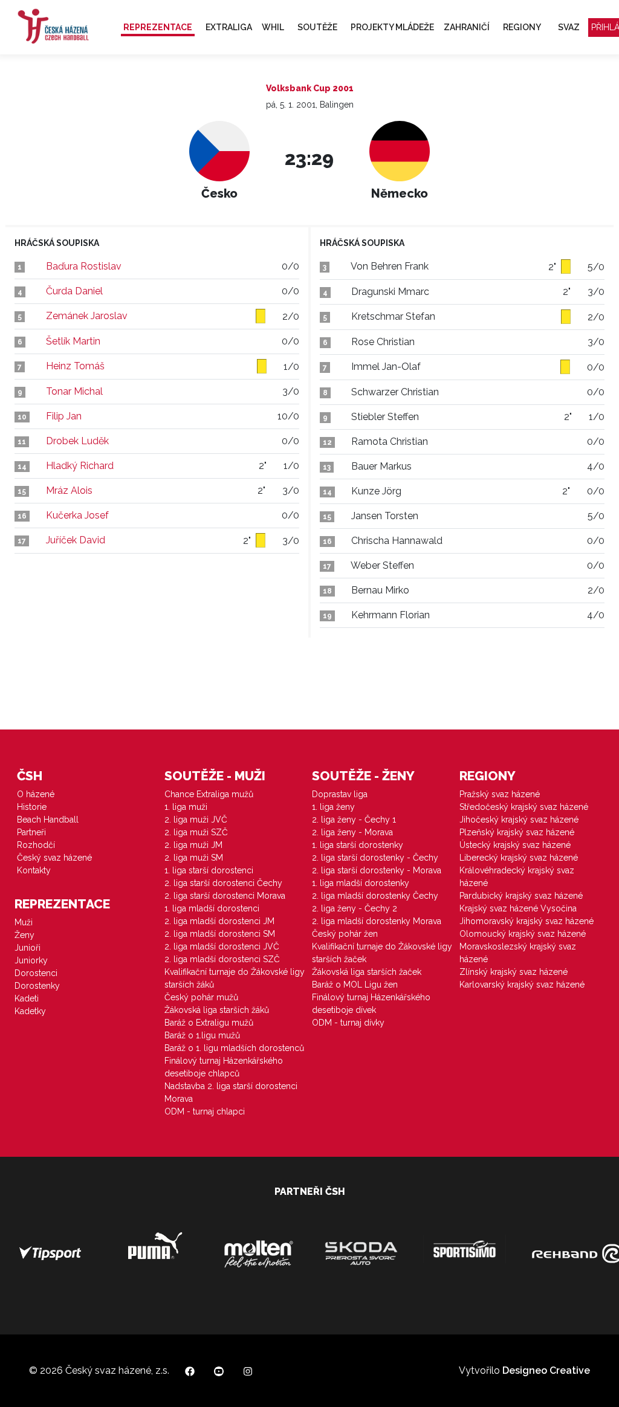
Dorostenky (37, 986)
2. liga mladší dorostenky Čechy (375, 896)
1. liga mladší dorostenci (211, 908)
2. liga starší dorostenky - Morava (376, 870)
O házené (35, 794)
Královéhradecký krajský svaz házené (516, 876)
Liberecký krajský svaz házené (518, 857)
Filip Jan (64, 416)
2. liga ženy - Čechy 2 (354, 908)
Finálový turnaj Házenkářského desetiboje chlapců (223, 1067)
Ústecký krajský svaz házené (515, 845)
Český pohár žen (345, 934)
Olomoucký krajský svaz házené (522, 934)
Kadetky (30, 1011)
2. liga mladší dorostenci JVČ (221, 946)
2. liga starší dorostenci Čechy (223, 883)
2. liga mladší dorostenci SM (219, 934)
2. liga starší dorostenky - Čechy (375, 857)
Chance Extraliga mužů (208, 794)
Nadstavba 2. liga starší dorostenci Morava (230, 1092)
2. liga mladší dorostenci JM (219, 921)
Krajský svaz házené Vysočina (518, 908)
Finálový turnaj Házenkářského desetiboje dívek (371, 1003)
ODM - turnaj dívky (348, 1022)
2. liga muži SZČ (196, 832)
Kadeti (27, 998)
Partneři (31, 832)
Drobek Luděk (77, 441)
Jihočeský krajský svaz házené (518, 819)
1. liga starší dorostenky (357, 845)
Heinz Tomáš (75, 366)
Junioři (28, 948)
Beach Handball (48, 819)
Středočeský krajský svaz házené (523, 807)
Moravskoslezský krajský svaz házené (517, 953)
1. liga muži (185, 807)
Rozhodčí (36, 845)
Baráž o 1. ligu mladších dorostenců (234, 1048)
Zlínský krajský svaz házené (513, 972)
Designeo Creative (546, 1370)
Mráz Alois (69, 490)
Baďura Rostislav (84, 266)
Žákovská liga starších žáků (216, 1010)
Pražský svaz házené (499, 794)
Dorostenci (36, 973)
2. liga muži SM (193, 857)
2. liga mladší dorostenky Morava (376, 921)
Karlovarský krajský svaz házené (522, 984)
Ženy (24, 935)
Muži (24, 922)
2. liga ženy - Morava (352, 832)
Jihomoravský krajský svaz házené (526, 921)
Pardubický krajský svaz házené (521, 896)
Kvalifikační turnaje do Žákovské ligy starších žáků (234, 978)
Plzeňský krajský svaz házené (516, 832)
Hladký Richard (80, 465)
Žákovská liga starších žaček (366, 972)
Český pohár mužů (201, 997)
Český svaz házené (54, 857)
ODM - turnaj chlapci (204, 1111)
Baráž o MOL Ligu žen (355, 984)
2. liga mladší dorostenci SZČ (222, 959)
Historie (32, 807)
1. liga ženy (333, 807)
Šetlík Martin (73, 341)
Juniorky (31, 960)
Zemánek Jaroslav (87, 316)
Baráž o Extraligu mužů (208, 1022)
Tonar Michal (74, 391)
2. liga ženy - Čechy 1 (354, 819)
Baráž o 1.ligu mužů (202, 1035)
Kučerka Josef (77, 515)
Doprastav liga (340, 794)
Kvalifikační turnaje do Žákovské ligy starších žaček (382, 953)
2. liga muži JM (193, 845)
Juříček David (75, 540)
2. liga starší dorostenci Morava (224, 896)
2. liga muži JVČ (195, 819)
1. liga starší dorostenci (208, 870)
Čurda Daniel (74, 291)
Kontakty (34, 870)
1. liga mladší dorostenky (360, 883)
